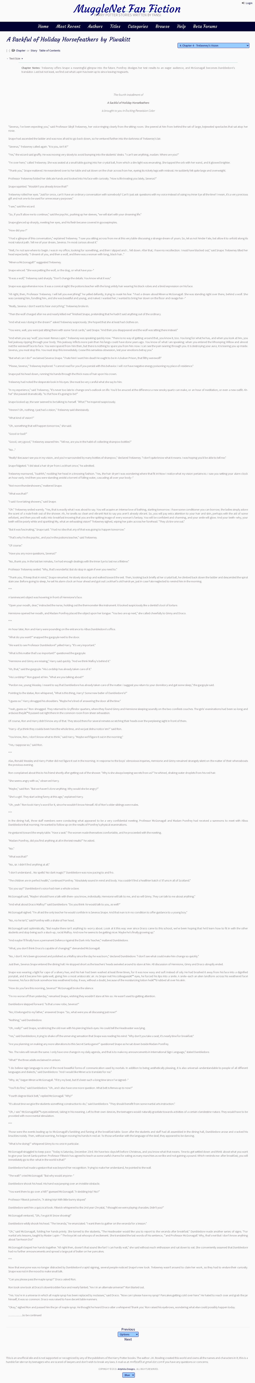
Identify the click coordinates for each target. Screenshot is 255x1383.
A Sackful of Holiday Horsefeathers (52, 39)
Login (249, 3)
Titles (115, 26)
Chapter (21, 50)
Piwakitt (119, 39)
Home (43, 26)
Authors (95, 26)
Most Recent (68, 26)
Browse (163, 26)
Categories (138, 26)
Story (34, 50)
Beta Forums (205, 26)
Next (128, 1339)
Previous (128, 1329)
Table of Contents (49, 50)
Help (181, 26)
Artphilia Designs (126, 1368)
